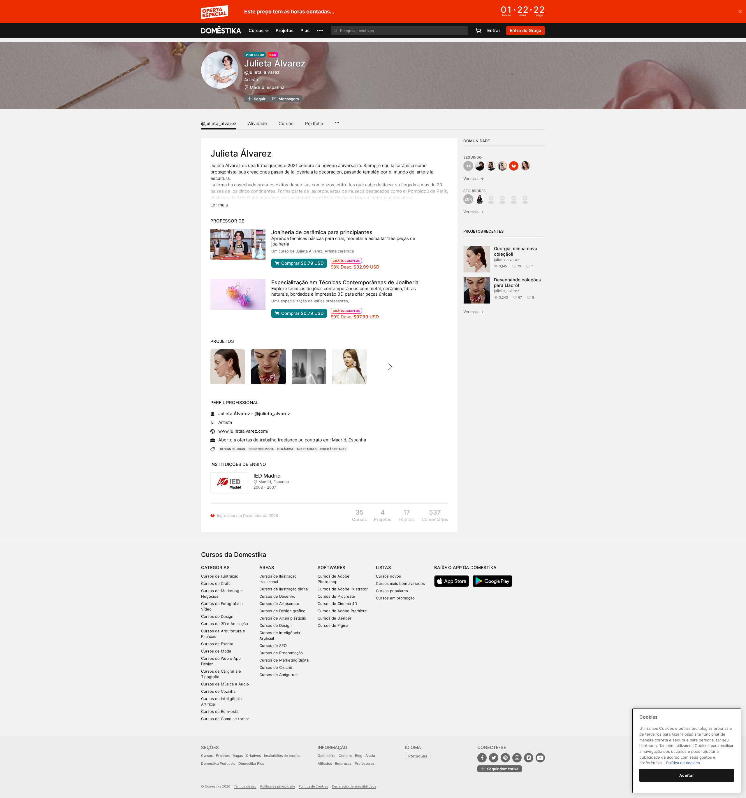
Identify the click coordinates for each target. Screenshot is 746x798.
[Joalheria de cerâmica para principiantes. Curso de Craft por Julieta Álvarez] (237, 244)
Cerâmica (285, 449)
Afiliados (325, 763)
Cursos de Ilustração (219, 576)
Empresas (343, 763)
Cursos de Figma (333, 625)
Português (417, 756)
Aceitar (686, 775)
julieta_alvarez (506, 259)
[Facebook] (482, 757)
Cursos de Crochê (275, 667)
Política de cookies (683, 762)
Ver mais (473, 178)
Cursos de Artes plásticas (282, 618)
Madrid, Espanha (267, 87)
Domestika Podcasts (218, 763)
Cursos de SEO (273, 645)
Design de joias (232, 449)
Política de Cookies (313, 786)
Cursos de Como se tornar (225, 718)
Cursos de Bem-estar (220, 711)
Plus (304, 30)
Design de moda (261, 449)
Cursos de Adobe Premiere (342, 610)
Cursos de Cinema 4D (337, 603)
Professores (364, 763)
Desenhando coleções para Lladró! (517, 282)
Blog (358, 755)
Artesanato (307, 449)
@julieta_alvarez (218, 123)
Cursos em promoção (395, 598)
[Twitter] (493, 757)
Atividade (257, 123)
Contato (345, 755)
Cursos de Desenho (277, 596)
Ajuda (370, 755)
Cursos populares (392, 590)
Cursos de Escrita (217, 643)
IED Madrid (267, 476)
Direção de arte (333, 449)
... (337, 120)
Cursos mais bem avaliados (400, 583)
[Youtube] (540, 757)
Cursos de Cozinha (218, 691)
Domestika (326, 755)
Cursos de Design (217, 616)
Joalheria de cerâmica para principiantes (321, 232)
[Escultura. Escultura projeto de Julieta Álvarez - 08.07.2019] (309, 366)
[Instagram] (517, 757)
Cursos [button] (257, 30)
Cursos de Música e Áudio (225, 684)
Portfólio (314, 123)
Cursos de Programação (281, 652)
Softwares (331, 567)
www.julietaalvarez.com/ (243, 431)
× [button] (740, 11)
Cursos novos (388, 576)
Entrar (493, 30)
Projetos (284, 30)
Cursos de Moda (216, 651)
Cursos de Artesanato (279, 603)
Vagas (238, 755)
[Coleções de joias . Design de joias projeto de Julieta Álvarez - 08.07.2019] (349, 366)
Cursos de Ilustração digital (284, 589)
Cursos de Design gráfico (282, 610)
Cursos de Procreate (336, 596)
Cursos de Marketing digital (284, 660)
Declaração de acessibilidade (354, 786)
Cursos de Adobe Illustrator (343, 589)
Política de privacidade (277, 786)
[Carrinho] (478, 30)
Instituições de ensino (282, 755)
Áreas (266, 567)
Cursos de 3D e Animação (224, 623)
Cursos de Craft (215, 583)
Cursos (286, 123)
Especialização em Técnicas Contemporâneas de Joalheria (344, 282)
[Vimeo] (528, 757)
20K (468, 199)
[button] (319, 30)
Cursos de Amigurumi (278, 674)
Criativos (253, 755)
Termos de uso (245, 786)
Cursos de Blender (334, 618)
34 (468, 166)
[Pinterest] (505, 757)
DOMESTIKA (221, 30)
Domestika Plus (251, 763)
